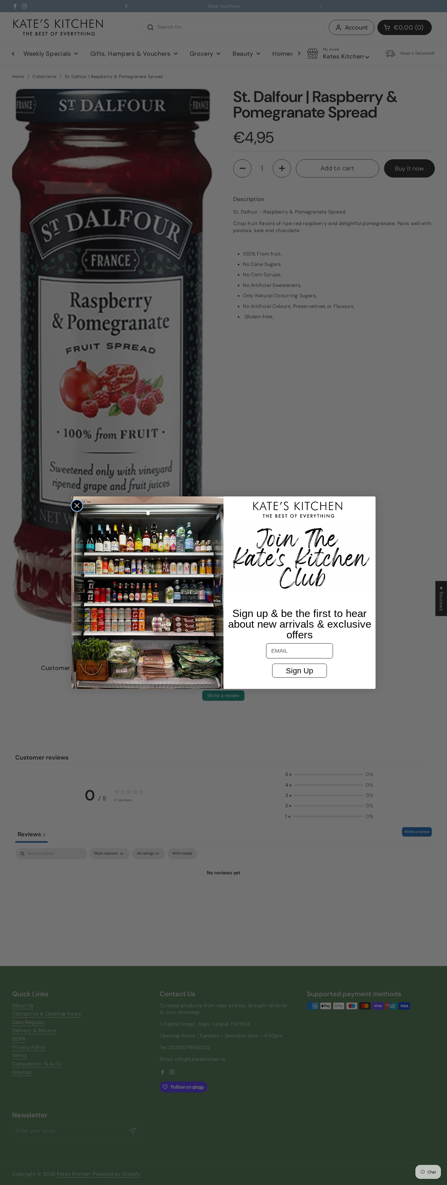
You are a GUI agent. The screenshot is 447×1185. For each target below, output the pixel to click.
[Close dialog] (76, 505)
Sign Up (299, 670)
